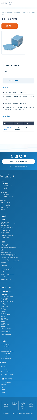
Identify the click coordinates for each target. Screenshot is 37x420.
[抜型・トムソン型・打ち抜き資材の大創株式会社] (6, 3)
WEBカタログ (4, 200)
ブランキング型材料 (5, 315)
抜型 (2, 249)
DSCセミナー (4, 366)
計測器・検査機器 (5, 325)
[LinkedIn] (16, 156)
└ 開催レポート (5, 369)
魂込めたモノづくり (7, 379)
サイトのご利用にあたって (6, 404)
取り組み (6, 187)
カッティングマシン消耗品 (7, 296)
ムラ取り (3, 308)
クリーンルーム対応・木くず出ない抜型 (10, 261)
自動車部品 (3, 234)
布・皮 (2, 239)
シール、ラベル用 (5, 237)
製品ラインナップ (6, 287)
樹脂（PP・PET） (5, 225)
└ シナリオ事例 (5, 355)
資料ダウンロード (5, 202)
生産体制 (3, 389)
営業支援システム (6, 291)
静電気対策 (3, 318)
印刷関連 (24, 12)
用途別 (3, 220)
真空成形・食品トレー (6, 230)
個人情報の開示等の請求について (23, 405)
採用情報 (5, 192)
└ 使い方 (4, 348)
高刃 (2, 251)
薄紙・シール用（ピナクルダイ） (8, 247)
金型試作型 (3, 262)
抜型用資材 (17, 12)
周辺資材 (3, 316)
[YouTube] (25, 156)
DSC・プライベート (5, 371)
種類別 (3, 242)
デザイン (3, 391)
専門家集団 (3, 384)
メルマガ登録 (4, 207)
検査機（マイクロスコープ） (7, 274)
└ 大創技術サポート (6, 373)
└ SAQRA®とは (5, 346)
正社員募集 (6, 194)
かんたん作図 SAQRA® (6, 344)
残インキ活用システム (6, 358)
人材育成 (3, 392)
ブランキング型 (4, 259)
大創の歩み (6, 188)
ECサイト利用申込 (5, 205)
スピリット (3, 386)
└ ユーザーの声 (5, 350)
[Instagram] (20, 156)
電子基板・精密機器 (5, 232)
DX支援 (4, 341)
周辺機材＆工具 (4, 320)
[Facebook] (12, 156)
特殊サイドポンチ (5, 244)
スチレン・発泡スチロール (7, 227)
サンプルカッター (5, 276)
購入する (8, 26)
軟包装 (2, 229)
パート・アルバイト (8, 196)
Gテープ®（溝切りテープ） (7, 301)
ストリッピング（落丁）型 (7, 256)
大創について (6, 183)
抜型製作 (4, 216)
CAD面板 (3, 303)
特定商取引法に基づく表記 (31, 404)
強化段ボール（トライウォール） (8, 224)
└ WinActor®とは (5, 353)
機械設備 (3, 323)
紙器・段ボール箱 (5, 222)
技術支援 (4, 362)
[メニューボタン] (33, 3)
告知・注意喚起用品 (6, 334)
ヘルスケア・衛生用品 (6, 328)
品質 (2, 387)
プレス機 (3, 273)
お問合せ (3, 209)
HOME (3, 12)
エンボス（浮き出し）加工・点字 (8, 254)
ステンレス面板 (4, 298)
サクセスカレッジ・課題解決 (7, 374)
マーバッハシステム (5, 269)
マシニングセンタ (5, 271)
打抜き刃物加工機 (6, 331)
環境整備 (3, 326)
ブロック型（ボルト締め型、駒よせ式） (10, 257)
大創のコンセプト (8, 185)
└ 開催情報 (4, 368)
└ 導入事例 (4, 356)
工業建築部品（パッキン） (7, 235)
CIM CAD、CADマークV (6, 279)
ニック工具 (3, 309)
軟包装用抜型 (4, 246)
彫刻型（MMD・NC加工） (7, 252)
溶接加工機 (3, 278)
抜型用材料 (9, 12)
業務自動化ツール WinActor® (7, 351)
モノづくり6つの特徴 (6, 382)
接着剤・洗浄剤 (4, 306)
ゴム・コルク (4, 304)
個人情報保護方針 (14, 404)
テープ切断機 (4, 299)
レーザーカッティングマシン (7, 268)
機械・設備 (4, 265)
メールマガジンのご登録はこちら (18, 161)
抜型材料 (3, 311)
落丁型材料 (3, 313)
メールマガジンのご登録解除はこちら (18, 166)
